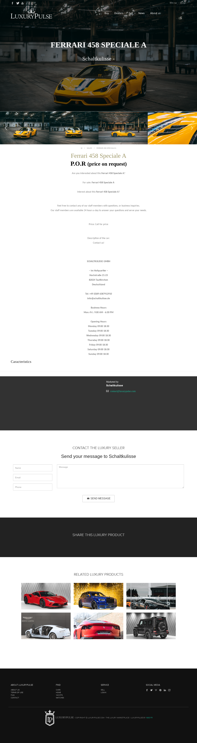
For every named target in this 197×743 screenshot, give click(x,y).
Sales (89, 148)
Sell (131, 13)
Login (184, 3)
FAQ (12, 695)
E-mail (175, 3)
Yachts (59, 695)
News (141, 13)
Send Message (100, 498)
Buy (107, 13)
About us (155, 13)
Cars (58, 690)
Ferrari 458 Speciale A (106, 148)
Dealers (119, 13)
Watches (60, 698)
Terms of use (17, 692)
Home (58, 692)
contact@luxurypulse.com (123, 391)
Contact (15, 698)
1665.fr (149, 718)
